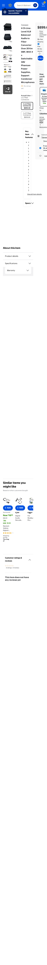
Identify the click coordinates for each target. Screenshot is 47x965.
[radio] (27, 106)
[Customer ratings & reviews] (29, 559)
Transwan (24, 25)
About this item (11, 248)
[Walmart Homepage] (10, 5)
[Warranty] (27, 270)
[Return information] (38, 54)
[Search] (35, 5)
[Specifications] (29, 263)
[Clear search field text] (31, 5)
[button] (27, 134)
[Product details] (29, 256)
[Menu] (4, 5)
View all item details (34, 194)
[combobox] (26, 5)
